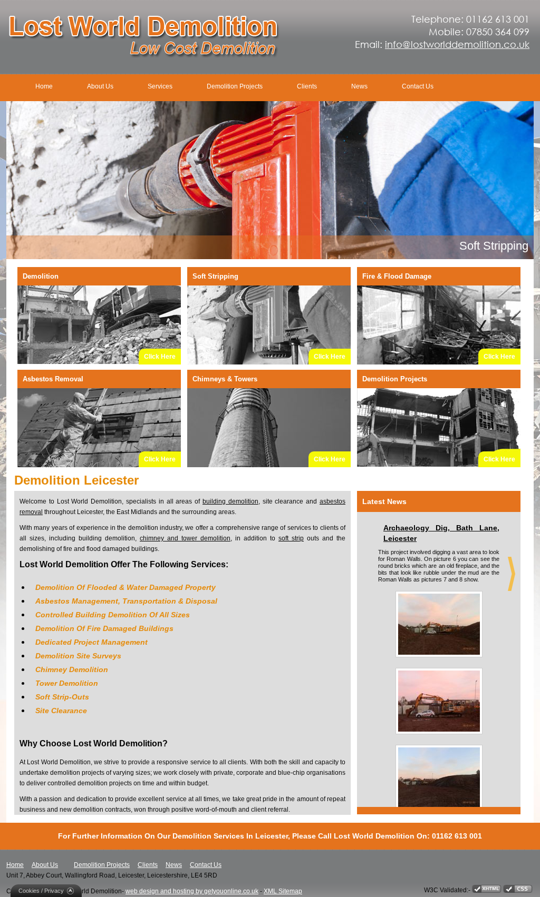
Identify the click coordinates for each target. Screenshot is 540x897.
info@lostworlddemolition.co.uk (457, 44)
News (359, 86)
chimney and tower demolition (185, 538)
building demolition (230, 501)
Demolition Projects (235, 86)
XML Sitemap (283, 891)
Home (44, 86)
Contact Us (417, 86)
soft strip (291, 538)
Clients (307, 86)
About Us (100, 86)
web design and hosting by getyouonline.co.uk (192, 891)
